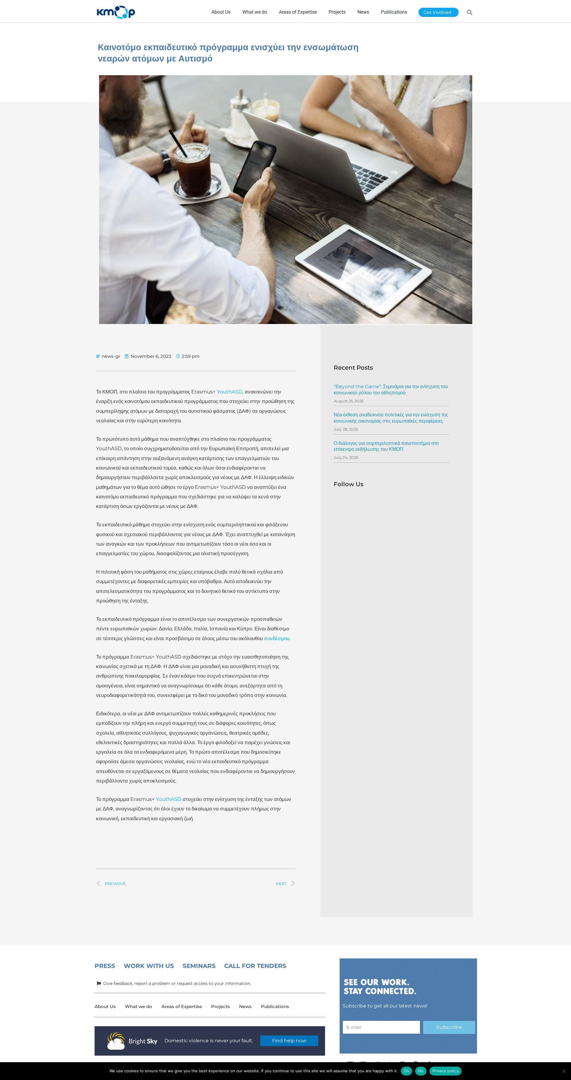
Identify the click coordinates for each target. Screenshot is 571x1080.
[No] (564, 1071)
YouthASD (229, 392)
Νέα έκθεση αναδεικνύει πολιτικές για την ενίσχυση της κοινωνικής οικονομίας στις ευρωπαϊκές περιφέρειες (391, 418)
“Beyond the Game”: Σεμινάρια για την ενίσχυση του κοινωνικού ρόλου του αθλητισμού (391, 390)
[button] (470, 12)
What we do (138, 1006)
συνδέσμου (276, 638)
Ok (406, 1070)
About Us (105, 1006)
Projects (220, 1006)
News (245, 1006)
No (421, 1070)
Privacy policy (445, 1070)
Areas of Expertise (181, 1006)
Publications (275, 1006)
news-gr (111, 356)
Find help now (289, 1040)
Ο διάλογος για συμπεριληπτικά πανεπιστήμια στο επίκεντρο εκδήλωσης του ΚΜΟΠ (386, 446)
